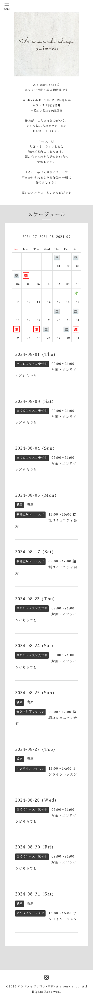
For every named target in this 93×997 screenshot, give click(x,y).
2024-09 (63, 236)
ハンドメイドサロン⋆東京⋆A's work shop (49, 986)
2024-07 (30, 236)
